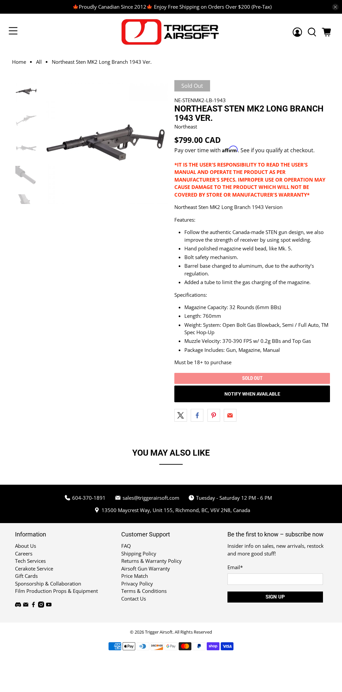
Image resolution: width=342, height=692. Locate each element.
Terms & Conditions (144, 591)
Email (235, 567)
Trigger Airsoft (159, 632)
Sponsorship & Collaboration (48, 583)
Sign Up (275, 597)
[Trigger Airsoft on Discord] (18, 605)
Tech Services (30, 560)
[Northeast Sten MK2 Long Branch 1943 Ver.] (106, 142)
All (39, 61)
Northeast (185, 126)
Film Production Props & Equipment (56, 591)
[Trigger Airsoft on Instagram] (41, 605)
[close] (335, 7)
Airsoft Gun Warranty (145, 568)
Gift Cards (26, 575)
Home (19, 61)
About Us (25, 545)
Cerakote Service (34, 568)
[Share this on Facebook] (197, 415)
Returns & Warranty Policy (151, 560)
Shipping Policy (138, 553)
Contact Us (133, 598)
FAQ (126, 545)
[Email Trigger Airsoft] (26, 605)
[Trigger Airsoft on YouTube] (49, 605)
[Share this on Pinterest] (213, 415)
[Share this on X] (180, 415)
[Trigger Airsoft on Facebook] (33, 605)
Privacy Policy (137, 583)
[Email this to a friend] (230, 415)
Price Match (134, 575)
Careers (23, 553)
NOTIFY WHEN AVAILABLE (252, 394)
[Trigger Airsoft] (171, 32)
